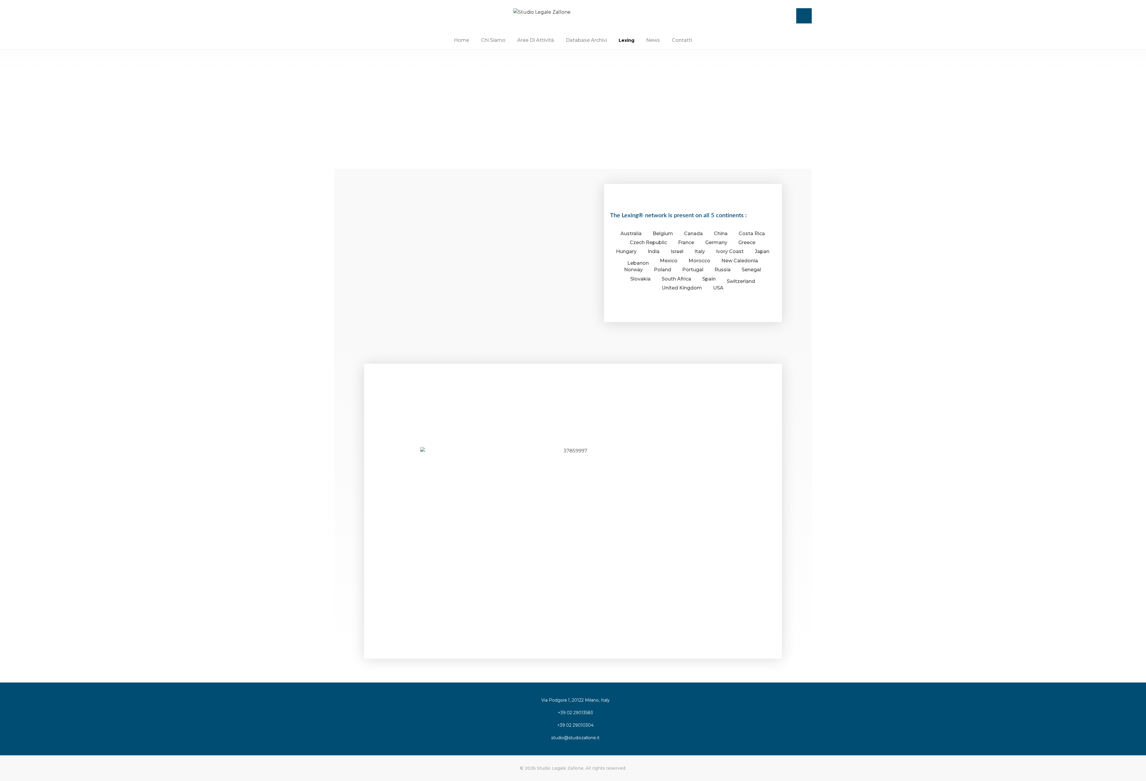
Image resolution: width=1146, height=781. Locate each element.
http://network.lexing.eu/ (690, 426)
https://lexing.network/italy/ (412, 299)
